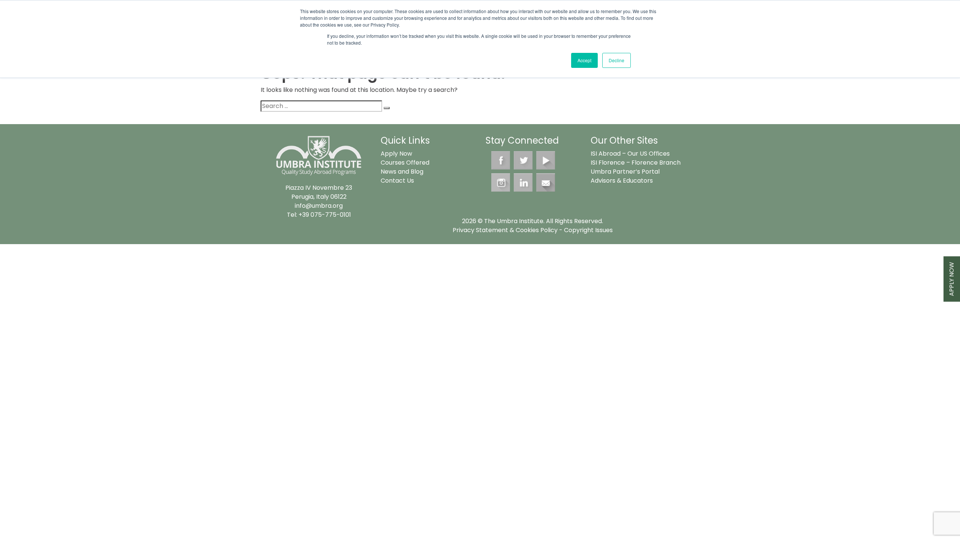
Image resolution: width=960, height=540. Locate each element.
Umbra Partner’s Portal (625, 171)
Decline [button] (616, 60)
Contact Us (397, 180)
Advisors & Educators (622, 180)
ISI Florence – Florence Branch (636, 162)
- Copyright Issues (585, 230)
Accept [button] (584, 60)
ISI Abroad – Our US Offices (630, 153)
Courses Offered (405, 162)
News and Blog (402, 171)
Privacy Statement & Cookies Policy (505, 230)
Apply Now (951, 279)
